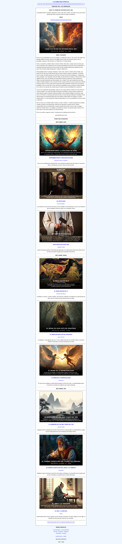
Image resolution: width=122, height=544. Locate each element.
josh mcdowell (61, 203)
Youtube (64, 533)
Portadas (53, 20)
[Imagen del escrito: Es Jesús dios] (61, 198)
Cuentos (44, 4)
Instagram (58, 533)
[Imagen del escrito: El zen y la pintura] (61, 508)
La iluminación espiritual (61, 1)
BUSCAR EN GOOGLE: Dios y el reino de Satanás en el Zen (61, 522)
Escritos (59, 4)
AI (40, 4)
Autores (54, 4)
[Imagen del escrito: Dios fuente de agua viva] (61, 241)
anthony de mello (61, 293)
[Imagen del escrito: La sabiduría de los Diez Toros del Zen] (61, 421)
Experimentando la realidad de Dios (61, 157)
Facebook (60, 531)
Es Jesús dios (61, 201)
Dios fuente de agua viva (61, 244)
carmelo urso (61, 247)
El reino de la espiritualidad (61, 377)
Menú (75, 4)
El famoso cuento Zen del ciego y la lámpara (61, 467)
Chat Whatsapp (56, 529)
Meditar (71, 4)
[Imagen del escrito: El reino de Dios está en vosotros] (61, 331)
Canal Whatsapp (65, 529)
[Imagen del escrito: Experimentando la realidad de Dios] (61, 155)
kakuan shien (61, 427)
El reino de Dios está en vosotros (61, 334)
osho (61, 513)
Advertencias (59, 536)
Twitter (55, 531)
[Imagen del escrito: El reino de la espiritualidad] (61, 375)
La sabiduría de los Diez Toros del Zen (61, 424)
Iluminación (65, 4)
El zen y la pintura (61, 511)
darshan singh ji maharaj (61, 160)
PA (38, 4)
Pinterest (66, 531)
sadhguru (61, 380)
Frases (49, 4)
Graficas (59, 20)
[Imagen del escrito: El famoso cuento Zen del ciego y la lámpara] (61, 465)
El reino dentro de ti (61, 291)
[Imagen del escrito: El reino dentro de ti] (61, 288)
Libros (64, 536)
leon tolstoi (61, 337)
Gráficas (80, 4)
